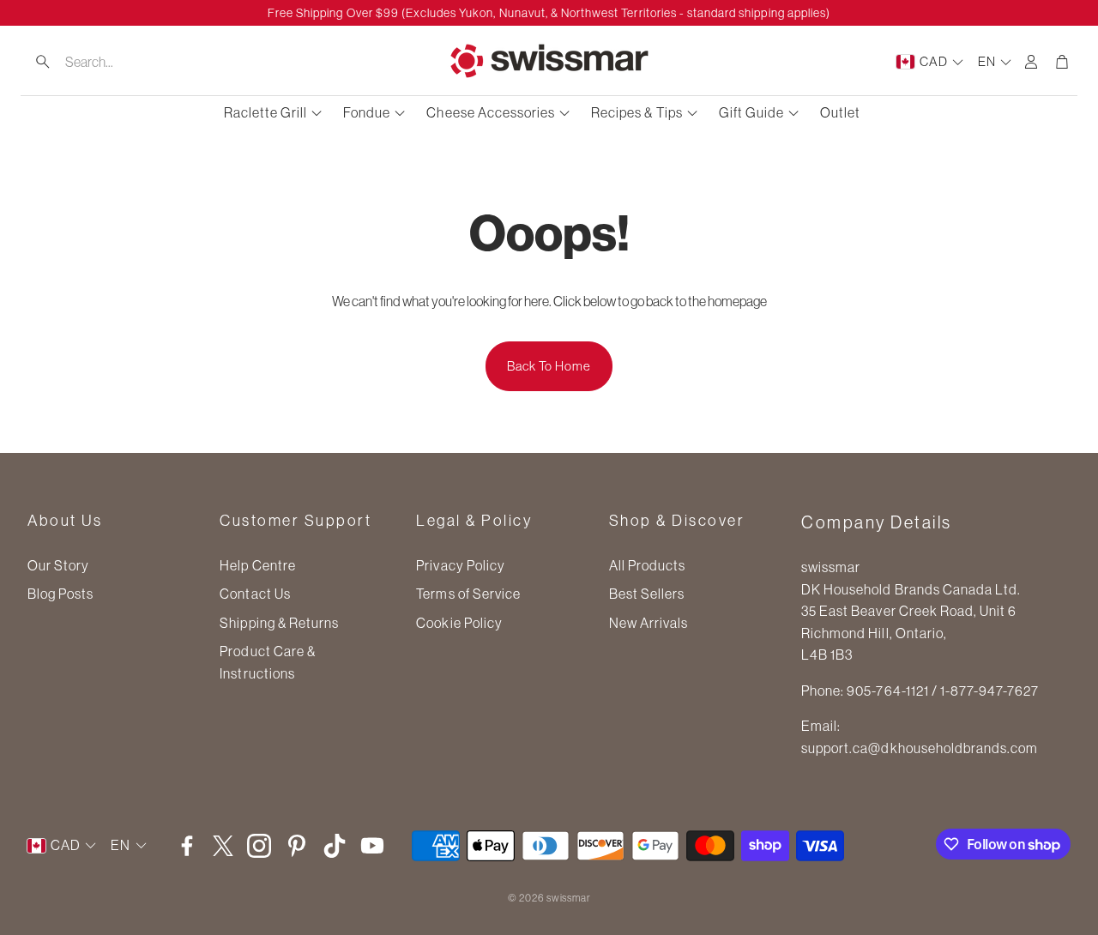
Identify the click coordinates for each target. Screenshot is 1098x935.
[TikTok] (335, 846)
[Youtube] (372, 846)
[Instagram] (259, 846)
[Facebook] (187, 846)
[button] (129, 61)
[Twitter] (223, 845)
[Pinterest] (297, 846)
